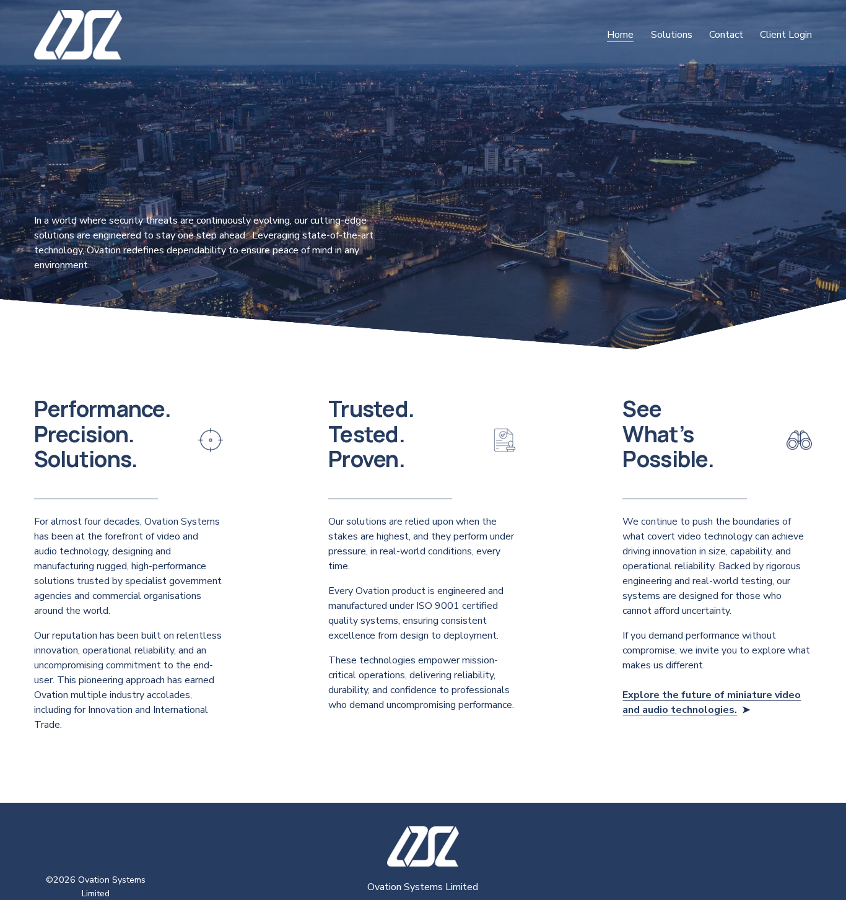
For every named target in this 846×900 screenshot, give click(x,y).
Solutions (671, 35)
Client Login (786, 35)
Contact (726, 35)
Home (620, 35)
